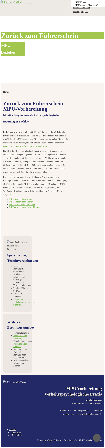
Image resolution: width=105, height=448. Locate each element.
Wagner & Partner (54, 440)
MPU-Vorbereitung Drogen (21, 202)
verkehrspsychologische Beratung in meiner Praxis (25, 146)
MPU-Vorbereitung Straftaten (22, 204)
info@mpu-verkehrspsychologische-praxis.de (82, 414)
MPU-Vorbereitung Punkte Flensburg (25, 207)
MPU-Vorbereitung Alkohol (21, 199)
